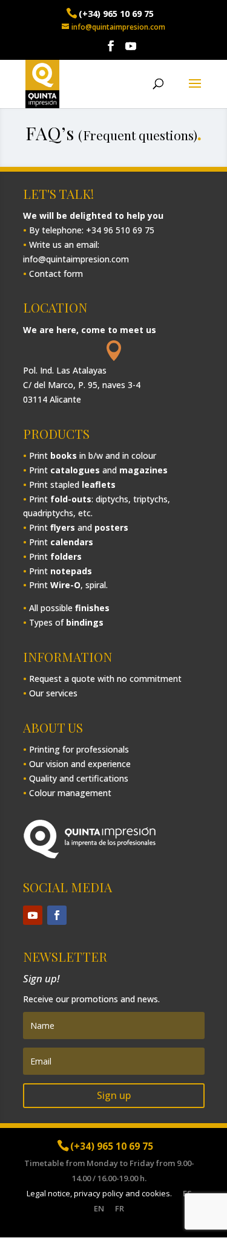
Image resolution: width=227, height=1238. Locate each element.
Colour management (70, 793)
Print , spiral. (68, 585)
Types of (66, 622)
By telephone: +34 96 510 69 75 (91, 230)
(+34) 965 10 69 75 (116, 13)
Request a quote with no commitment (105, 678)
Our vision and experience (80, 764)
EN (99, 1208)
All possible (69, 608)
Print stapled (72, 484)
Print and (98, 470)
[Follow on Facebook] (57, 915)
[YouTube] (130, 50)
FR (119, 1208)
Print (61, 542)
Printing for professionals (79, 749)
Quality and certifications (78, 778)
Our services (53, 693)
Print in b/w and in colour (92, 455)
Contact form (56, 273)
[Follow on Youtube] (32, 915)
